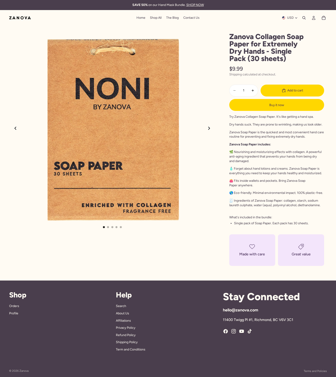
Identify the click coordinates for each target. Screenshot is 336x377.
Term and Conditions (130, 349)
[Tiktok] (249, 331)
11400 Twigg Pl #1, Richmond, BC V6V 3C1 (258, 320)
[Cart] (324, 18)
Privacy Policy (125, 328)
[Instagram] (233, 331)
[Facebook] (225, 331)
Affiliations (123, 320)
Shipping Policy (127, 342)
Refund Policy (126, 335)
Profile (13, 313)
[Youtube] (241, 331)
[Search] (304, 18)
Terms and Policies (315, 371)
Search (121, 306)
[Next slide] (210, 129)
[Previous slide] (14, 129)
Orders (14, 306)
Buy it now (276, 105)
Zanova (24, 370)
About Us (122, 313)
